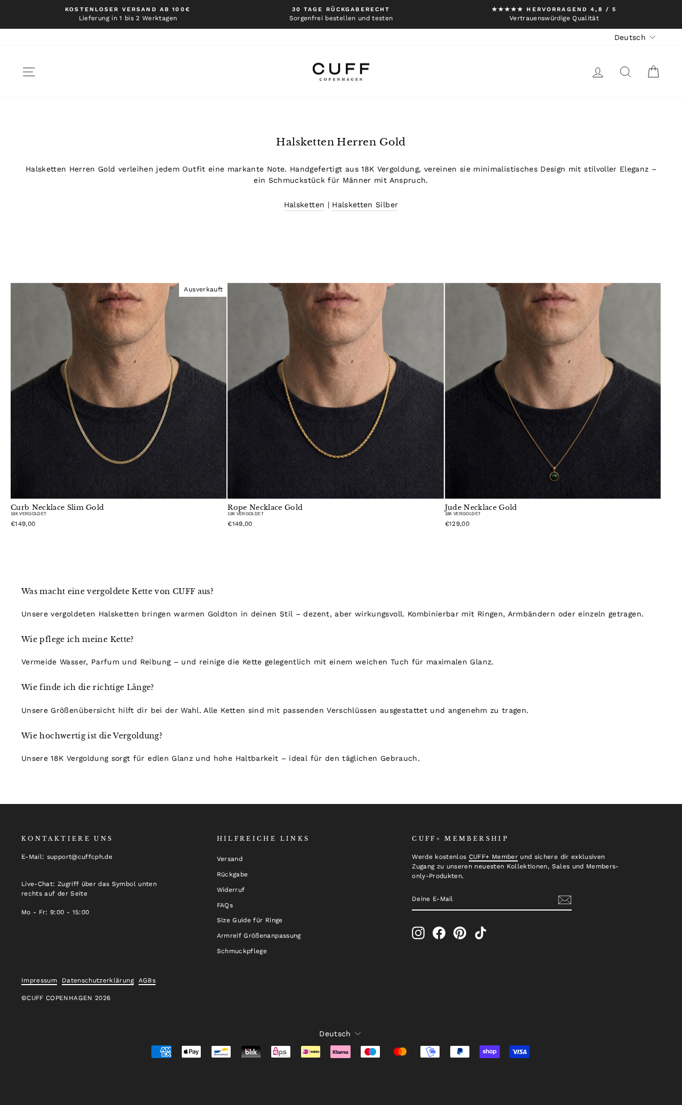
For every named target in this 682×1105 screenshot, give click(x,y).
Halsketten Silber (365, 204)
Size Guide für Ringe (250, 920)
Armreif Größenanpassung (259, 935)
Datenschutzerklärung (98, 980)
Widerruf (231, 889)
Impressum (39, 980)
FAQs (225, 905)
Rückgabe (232, 874)
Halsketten (304, 204)
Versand (229, 859)
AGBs (147, 980)
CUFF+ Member (493, 856)
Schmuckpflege (242, 951)
